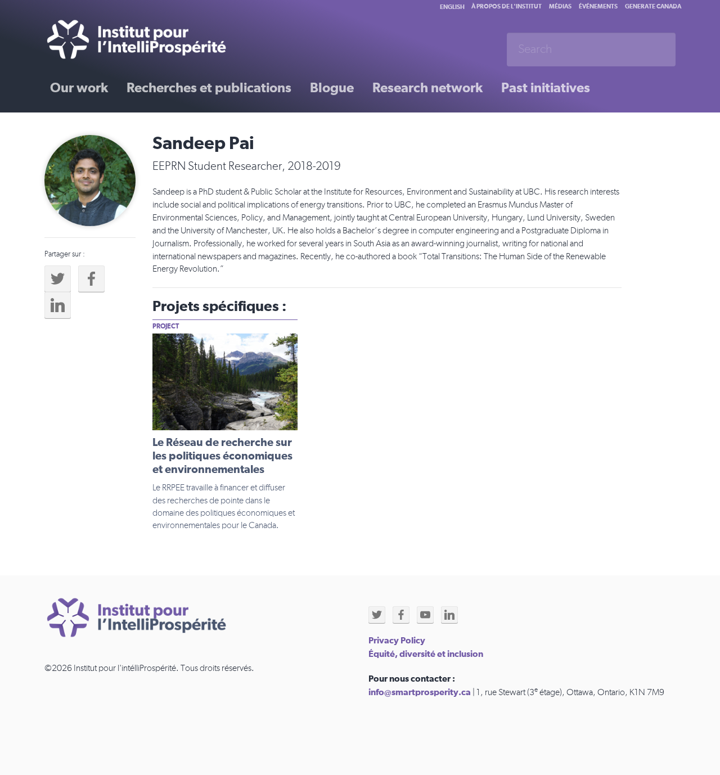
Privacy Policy (396, 640)
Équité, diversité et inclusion (425, 654)
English (452, 7)
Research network (427, 88)
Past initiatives (545, 88)
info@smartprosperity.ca (419, 692)
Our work (79, 88)
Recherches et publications (209, 88)
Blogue (332, 88)
